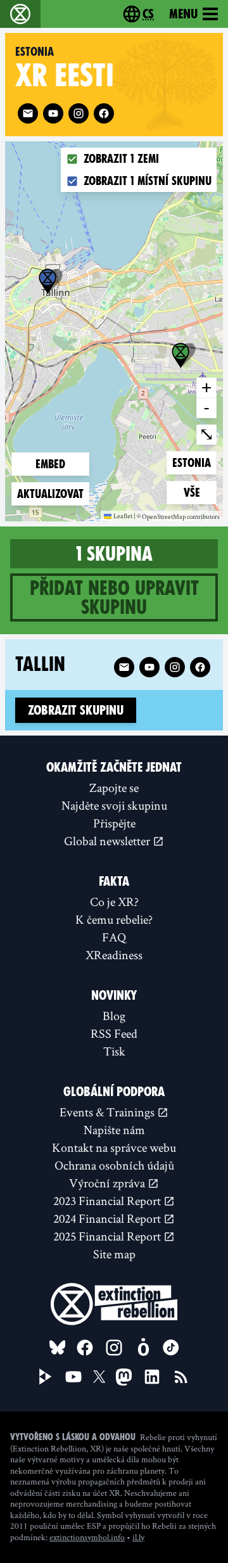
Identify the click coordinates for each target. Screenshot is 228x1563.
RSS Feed (114, 1033)
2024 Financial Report (108, 1218)
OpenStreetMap (164, 517)
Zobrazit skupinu (76, 710)
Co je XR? (114, 901)
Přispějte (114, 823)
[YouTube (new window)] (73, 1376)
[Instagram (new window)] (78, 113)
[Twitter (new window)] (99, 1376)
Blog (114, 1015)
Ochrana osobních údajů (114, 1165)
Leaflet (122, 515)
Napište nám (114, 1129)
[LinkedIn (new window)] (152, 1376)
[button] (47, 281)
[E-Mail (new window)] (28, 113)
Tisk (114, 1051)
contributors (203, 517)
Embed (50, 464)
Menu (183, 14)
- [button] (206, 407)
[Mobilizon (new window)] (143, 1347)
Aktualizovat (50, 494)
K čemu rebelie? (114, 919)
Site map (114, 1254)
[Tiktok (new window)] (171, 1347)
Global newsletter (108, 841)
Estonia (192, 462)
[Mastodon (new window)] (123, 1377)
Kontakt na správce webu (114, 1147)
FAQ (114, 937)
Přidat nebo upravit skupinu (114, 597)
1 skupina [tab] (114, 553)
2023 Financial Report (108, 1200)
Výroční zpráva (108, 1183)
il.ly (138, 1537)
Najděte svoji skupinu (114, 805)
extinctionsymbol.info (87, 1537)
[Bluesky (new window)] (57, 1347)
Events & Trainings (108, 1112)
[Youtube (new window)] (53, 113)
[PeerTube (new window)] (45, 1376)
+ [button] (206, 387)
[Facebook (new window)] (104, 113)
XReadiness (114, 955)
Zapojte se (114, 787)
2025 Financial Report (108, 1236)
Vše (200, 492)
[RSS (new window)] (181, 1376)
